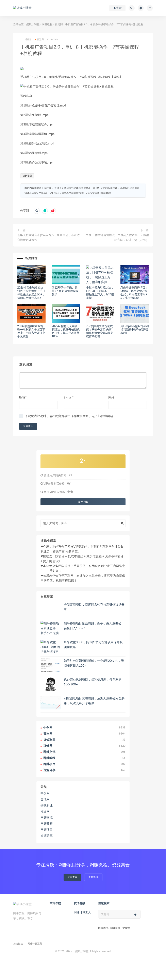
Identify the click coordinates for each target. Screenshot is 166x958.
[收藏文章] (37, 211)
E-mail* (68, 397)
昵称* (23, 397)
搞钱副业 (46, 805)
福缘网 (45, 811)
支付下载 (83, 502)
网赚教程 (47, 24)
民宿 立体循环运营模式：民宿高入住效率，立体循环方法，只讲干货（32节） (117, 237)
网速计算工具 (82, 912)
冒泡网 (59, 24)
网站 (111, 397)
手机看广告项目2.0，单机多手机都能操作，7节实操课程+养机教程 (75, 193)
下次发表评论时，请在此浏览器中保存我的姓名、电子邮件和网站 (69, 416)
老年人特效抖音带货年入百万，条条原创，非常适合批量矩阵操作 (48, 237)
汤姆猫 (28, 39)
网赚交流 (46, 817)
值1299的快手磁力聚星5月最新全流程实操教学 (65, 291)
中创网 (45, 793)
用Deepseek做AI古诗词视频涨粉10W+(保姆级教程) (134, 330)
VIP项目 (27, 176)
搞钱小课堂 (32, 24)
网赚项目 (46, 829)
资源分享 (46, 835)
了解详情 (93, 877)
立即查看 (72, 877)
